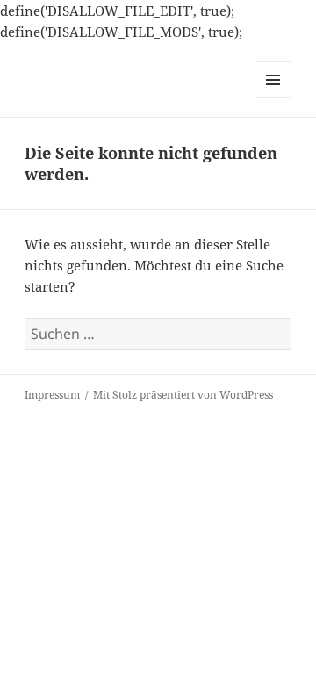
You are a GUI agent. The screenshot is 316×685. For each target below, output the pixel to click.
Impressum (52, 394)
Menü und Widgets (273, 97)
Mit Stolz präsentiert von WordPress (183, 394)
